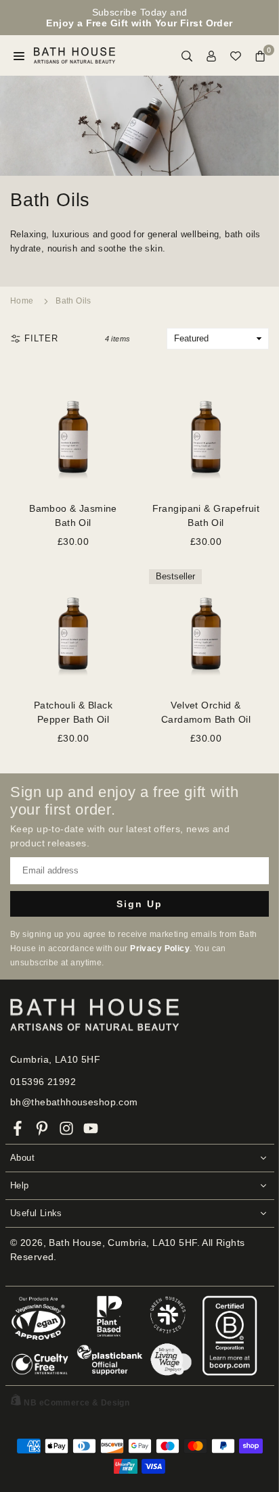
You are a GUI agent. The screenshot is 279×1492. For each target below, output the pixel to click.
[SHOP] (19, 56)
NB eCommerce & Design (76, 1402)
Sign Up (139, 903)
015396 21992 (43, 1081)
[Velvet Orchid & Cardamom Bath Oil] (206, 626)
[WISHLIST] (235, 56)
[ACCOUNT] (211, 56)
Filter (41, 338)
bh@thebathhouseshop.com (74, 1102)
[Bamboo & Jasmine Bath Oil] (73, 429)
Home (22, 301)
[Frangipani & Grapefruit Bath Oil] (206, 429)
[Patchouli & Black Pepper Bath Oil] (73, 626)
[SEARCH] (187, 56)
